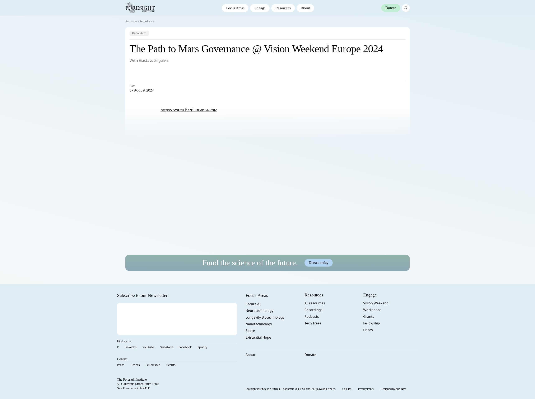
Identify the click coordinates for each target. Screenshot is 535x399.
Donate (310, 354)
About (305, 8)
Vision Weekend (376, 303)
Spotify (202, 347)
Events (171, 365)
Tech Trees (312, 323)
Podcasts (311, 316)
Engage (259, 8)
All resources (314, 303)
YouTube (148, 347)
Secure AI (253, 304)
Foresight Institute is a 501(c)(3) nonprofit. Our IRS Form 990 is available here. (291, 389)
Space (250, 330)
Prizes (368, 330)
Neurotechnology (259, 310)
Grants (135, 365)
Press (121, 365)
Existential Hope (258, 337)
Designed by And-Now (393, 389)
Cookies (347, 389)
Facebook (185, 347)
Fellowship (153, 365)
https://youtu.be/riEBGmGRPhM (188, 109)
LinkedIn (131, 347)
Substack (166, 347)
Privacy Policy (366, 389)
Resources (282, 8)
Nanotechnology (259, 324)
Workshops (372, 310)
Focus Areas (235, 8)
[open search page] (406, 8)
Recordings (146, 21)
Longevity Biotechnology (265, 317)
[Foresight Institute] (140, 8)
